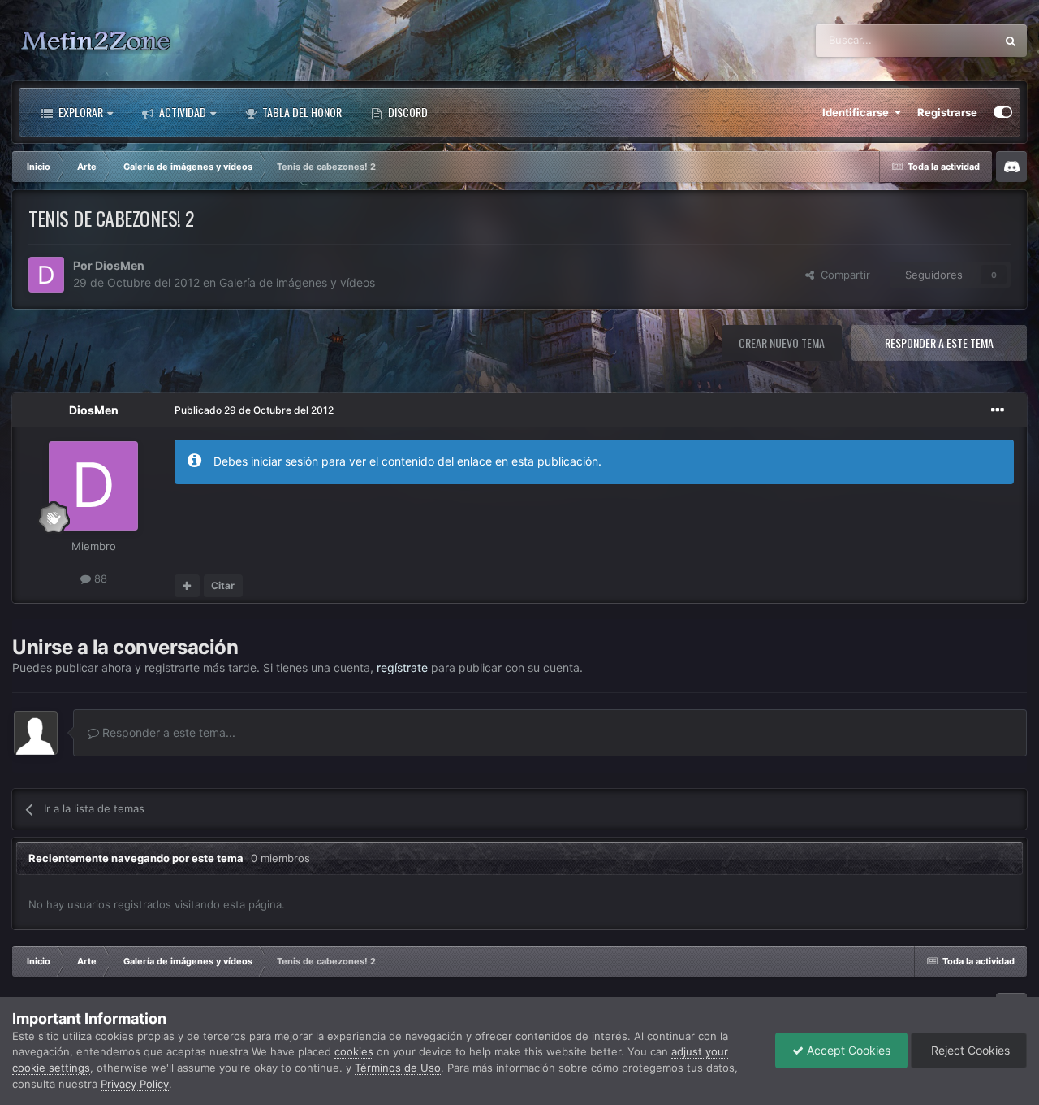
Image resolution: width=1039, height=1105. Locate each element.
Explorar (79, 111)
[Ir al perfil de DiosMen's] (46, 274)
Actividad (181, 111)
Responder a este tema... (167, 732)
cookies (353, 1051)
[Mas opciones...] (997, 410)
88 (99, 578)
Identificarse (858, 112)
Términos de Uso (398, 1067)
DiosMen (119, 265)
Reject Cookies (969, 1050)
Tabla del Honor (301, 111)
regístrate (402, 667)
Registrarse (947, 112)
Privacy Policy (135, 1083)
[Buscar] (1010, 40)
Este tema (950, 40)
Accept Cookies (847, 1050)
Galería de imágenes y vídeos (297, 282)
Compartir (842, 274)
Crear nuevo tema (782, 342)
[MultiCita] (187, 585)
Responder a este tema (939, 342)
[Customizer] (1002, 112)
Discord (407, 111)
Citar (223, 585)
